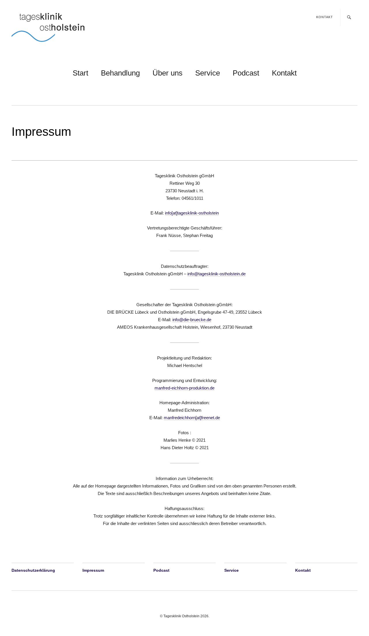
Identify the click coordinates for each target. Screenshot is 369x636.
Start (80, 73)
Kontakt (324, 17)
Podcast (246, 73)
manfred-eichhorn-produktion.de (184, 387)
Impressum (93, 570)
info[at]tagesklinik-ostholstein (192, 212)
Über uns (167, 73)
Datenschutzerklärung (33, 570)
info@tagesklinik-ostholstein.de (216, 273)
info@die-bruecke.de (191, 319)
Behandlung (120, 73)
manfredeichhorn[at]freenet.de (192, 417)
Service (207, 73)
